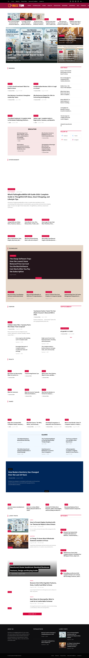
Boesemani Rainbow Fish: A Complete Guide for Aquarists (72, 507)
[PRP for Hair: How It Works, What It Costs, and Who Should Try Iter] (49, 367)
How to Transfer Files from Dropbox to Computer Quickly (53, 295)
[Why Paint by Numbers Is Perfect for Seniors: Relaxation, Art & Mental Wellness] (49, 386)
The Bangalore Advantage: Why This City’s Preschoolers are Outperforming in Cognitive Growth (48, 147)
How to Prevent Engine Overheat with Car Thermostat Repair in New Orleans (13, 23)
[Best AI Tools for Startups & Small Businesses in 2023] (36, 635)
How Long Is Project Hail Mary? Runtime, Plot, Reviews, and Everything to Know (49, 223)
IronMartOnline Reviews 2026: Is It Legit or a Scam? (45, 87)
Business (64, 5)
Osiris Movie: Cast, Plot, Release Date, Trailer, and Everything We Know (31, 223)
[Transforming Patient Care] (32, 367)
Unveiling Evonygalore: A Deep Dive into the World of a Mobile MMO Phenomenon (54, 423)
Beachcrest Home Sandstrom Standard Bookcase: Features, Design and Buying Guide (38, 23)
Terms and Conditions (33, 1)
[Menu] (8, 1)
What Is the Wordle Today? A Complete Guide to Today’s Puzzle (73, 423)
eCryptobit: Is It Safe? (66, 331)
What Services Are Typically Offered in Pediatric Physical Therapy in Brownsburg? (32, 393)
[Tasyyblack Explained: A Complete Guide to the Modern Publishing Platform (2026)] (19, 110)
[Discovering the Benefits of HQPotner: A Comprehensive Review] (35, 287)
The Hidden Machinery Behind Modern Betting (23, 439)
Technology (37, 5)
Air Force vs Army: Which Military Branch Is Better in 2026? (34, 508)
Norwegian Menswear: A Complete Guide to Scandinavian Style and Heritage (22, 349)
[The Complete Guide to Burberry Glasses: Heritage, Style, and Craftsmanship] (37, 349)
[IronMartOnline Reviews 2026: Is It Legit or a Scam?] (45, 78)
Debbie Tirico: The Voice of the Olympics (65, 86)
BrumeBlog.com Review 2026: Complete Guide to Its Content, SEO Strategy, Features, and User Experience (72, 574)
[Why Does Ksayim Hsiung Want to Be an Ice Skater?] (32, 232)
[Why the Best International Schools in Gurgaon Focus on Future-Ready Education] (12, 147)
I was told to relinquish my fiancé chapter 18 (48, 641)
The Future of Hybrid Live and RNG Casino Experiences (71, 440)
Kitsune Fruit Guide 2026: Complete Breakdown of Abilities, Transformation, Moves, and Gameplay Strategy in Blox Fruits (72, 533)
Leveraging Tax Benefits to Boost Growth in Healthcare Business (65, 109)
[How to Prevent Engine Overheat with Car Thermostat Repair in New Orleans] (14, 16)
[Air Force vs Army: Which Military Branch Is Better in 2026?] (35, 500)
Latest (9, 19)
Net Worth (63, 529)
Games (9, 419)
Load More (31, 614)
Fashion (71, 19)
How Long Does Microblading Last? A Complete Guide (23, 338)
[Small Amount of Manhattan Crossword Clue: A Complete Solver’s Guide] (37, 451)
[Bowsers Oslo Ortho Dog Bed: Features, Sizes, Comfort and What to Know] (50, 16)
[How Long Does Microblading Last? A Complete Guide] (11, 341)
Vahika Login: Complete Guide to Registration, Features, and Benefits (44, 119)
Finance (83, 5)
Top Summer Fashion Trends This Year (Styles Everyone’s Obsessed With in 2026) (45, 312)
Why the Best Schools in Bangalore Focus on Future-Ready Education (48, 134)
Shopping (72, 5)
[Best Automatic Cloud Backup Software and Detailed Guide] (16, 287)
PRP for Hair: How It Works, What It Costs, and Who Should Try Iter (49, 374)
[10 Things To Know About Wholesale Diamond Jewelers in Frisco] (26, 16)
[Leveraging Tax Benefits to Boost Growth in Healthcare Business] (77, 110)
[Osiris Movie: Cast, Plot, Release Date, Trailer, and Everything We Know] (32, 216)
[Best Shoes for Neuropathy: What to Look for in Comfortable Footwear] (63, 16)
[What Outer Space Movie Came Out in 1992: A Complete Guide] (77, 93)
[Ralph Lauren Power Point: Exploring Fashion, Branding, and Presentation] (37, 341)
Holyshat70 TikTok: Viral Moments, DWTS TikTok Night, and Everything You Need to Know (54, 508)
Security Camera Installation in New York (16, 507)
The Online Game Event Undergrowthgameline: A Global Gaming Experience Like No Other (24, 450)
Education (57, 5)
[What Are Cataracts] (15, 386)
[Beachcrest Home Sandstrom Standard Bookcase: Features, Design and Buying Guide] (38, 16)
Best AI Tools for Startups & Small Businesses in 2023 (48, 633)
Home (12, 1)
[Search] (80, 1)
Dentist (46, 491)
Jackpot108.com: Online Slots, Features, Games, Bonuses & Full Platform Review (14, 223)
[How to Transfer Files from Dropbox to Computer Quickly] (54, 287)
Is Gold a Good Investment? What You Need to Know (18, 87)
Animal (46, 19)
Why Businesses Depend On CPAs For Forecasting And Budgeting (44, 96)
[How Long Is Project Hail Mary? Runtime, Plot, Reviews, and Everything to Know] (49, 216)
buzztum (12, 655)
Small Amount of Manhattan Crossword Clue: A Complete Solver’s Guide (47, 450)
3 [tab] (72, 337)
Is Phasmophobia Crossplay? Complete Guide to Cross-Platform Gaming (72, 450)
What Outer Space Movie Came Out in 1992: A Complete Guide (65, 93)
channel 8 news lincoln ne (66, 124)
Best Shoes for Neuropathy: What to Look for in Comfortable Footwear (63, 23)
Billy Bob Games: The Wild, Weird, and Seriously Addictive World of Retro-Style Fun (34, 423)
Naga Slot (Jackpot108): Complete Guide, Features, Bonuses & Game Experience (16, 423)
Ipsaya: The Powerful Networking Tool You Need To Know (65, 72)
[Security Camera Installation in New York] (16, 500)
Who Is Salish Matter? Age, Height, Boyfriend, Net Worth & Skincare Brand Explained (15, 239)
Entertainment (11, 189)
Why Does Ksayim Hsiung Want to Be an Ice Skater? (31, 239)
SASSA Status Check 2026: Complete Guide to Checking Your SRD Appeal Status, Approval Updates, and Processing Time (72, 554)
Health (50, 5)
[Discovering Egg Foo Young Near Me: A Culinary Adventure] (77, 80)
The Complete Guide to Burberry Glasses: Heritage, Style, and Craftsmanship (48, 348)
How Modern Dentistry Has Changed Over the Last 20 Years (23, 473)
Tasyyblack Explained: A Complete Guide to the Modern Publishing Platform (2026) (19, 119)
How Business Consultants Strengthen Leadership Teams (19, 96)
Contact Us (41, 1)
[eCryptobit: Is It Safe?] (70, 319)
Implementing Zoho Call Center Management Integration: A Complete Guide (73, 295)
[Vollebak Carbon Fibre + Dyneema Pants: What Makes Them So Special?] (75, 16)
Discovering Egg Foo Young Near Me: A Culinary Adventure (65, 79)
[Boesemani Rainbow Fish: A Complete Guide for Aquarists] (73, 500)
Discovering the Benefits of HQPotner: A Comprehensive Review (34, 295)
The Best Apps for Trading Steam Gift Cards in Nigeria (65, 117)
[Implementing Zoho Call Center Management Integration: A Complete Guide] (73, 287)
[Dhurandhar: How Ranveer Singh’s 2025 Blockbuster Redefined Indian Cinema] (49, 232)
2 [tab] (71, 337)
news (29, 5)
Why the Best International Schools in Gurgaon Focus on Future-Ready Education (23, 147)
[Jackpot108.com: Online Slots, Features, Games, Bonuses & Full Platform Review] (15, 216)
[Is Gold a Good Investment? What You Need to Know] (19, 78)
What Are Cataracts (13, 392)
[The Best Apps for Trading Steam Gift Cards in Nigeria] (77, 118)
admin (10, 122)
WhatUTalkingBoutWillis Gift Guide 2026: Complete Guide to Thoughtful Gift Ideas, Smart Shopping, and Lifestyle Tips (29, 196)
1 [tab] (69, 337)
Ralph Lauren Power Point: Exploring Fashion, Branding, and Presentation (49, 339)
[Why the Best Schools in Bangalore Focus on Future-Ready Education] (37, 135)
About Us (17, 1)
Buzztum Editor (10, 60)
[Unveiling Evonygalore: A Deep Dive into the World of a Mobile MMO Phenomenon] (54, 412)
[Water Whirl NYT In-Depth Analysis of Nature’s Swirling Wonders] (77, 102)
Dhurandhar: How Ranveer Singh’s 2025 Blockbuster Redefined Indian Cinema (48, 239)
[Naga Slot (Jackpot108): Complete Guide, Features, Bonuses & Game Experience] (16, 412)
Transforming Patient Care (32, 373)
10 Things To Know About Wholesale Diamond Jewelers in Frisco (26, 23)
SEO (78, 5)
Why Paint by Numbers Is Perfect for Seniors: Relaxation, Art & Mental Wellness (48, 393)
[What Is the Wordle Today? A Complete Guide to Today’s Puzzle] (73, 412)
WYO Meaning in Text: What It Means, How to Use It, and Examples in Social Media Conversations (22, 136)
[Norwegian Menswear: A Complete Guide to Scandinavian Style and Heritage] (11, 349)
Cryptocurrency (64, 328)
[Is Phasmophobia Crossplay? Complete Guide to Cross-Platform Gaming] (61, 451)
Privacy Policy (24, 1)
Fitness (26, 389)
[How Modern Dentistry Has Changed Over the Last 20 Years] (63, 476)
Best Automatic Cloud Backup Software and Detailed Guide (15, 295)
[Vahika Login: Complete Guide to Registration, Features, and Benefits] (45, 110)
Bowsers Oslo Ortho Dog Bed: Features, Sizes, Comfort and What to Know (50, 23)
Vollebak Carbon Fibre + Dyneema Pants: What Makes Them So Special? (75, 23)
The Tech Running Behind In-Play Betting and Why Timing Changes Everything (48, 440)
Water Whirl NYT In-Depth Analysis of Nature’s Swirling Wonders (65, 101)
